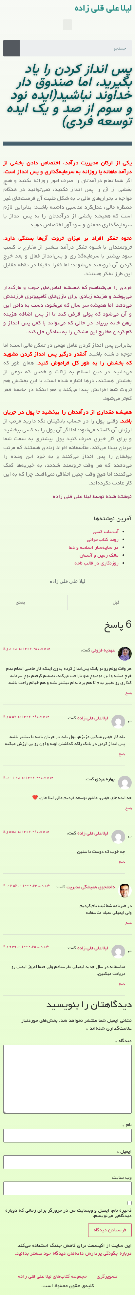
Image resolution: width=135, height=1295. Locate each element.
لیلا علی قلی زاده (103, 8)
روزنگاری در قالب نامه (96, 563)
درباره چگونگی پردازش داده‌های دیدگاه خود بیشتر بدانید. (73, 1253)
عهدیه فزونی (103, 650)
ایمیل (124, 1151)
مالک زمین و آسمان (99, 555)
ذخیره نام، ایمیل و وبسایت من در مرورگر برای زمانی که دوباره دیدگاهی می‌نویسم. (68, 1213)
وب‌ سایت (122, 1177)
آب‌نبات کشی (106, 532)
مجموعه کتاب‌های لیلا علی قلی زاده (52, 1276)
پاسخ (128, 693)
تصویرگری (107, 1276)
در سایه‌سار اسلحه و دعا (94, 547)
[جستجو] (11, 48)
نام (127, 1124)
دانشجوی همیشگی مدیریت (91, 887)
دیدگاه (123, 1040)
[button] (67, 24)
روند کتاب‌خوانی (103, 540)
